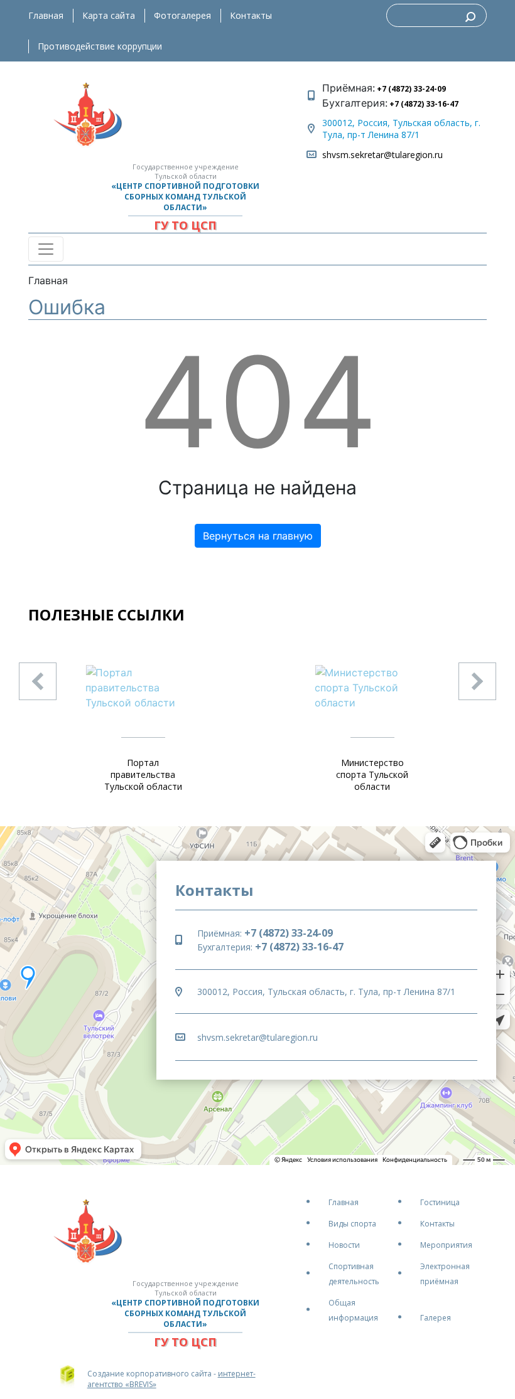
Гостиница (440, 1202)
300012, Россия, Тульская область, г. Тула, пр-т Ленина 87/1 (401, 129)
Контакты (251, 15)
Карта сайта (108, 15)
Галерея (435, 1317)
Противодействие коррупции (100, 46)
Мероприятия (446, 1245)
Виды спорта (352, 1223)
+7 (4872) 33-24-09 (410, 88)
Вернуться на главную (258, 535)
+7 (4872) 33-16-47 (423, 103)
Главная (45, 15)
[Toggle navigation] (45, 249)
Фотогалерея (182, 15)
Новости (344, 1245)
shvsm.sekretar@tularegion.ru (382, 155)
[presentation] (38, 681)
